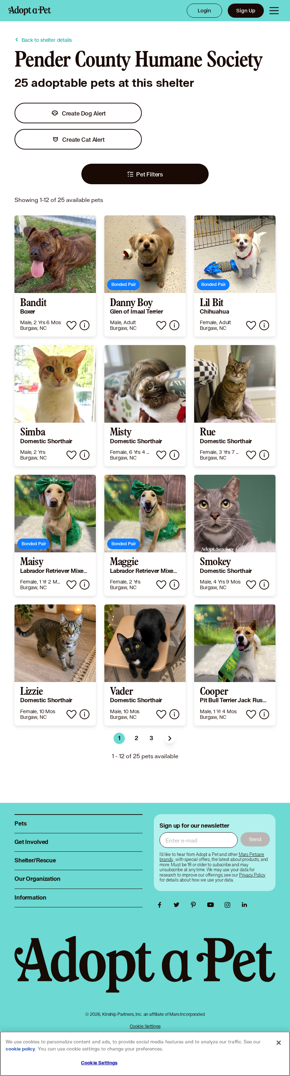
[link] (55, 276)
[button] (169, 738)
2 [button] (136, 738)
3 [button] (151, 738)
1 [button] (119, 738)
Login (204, 10)
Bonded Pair (123, 284)
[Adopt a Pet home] (29, 10)
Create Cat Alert (83, 139)
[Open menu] (274, 10)
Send (255, 839)
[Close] (278, 1042)
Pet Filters (149, 174)
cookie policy (20, 1049)
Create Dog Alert (84, 113)
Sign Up (245, 10)
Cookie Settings (145, 1026)
